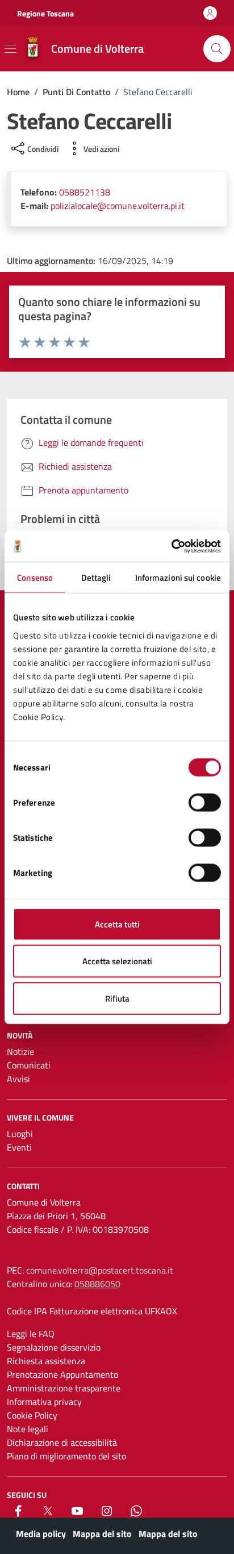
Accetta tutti (117, 923)
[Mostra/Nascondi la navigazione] (10, 49)
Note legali (27, 1429)
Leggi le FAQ (31, 1333)
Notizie (20, 1051)
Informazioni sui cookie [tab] (178, 577)
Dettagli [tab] (96, 577)
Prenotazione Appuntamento (62, 1374)
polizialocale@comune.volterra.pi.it (118, 205)
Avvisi (18, 1078)
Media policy (41, 1533)
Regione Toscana (45, 13)
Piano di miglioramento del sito (66, 1456)
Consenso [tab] (35, 577)
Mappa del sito (102, 1533)
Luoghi (20, 1133)
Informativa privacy (44, 1401)
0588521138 (84, 192)
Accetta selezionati (117, 961)
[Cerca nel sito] (217, 48)
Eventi (19, 1147)
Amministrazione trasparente (63, 1388)
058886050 (97, 1284)
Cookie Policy (32, 1415)
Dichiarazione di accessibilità (62, 1442)
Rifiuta (117, 997)
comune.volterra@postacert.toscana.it (99, 1270)
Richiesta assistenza (46, 1361)
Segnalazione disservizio (54, 1347)
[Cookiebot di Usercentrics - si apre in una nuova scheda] (171, 546)
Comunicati (29, 1065)
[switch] (205, 802)
